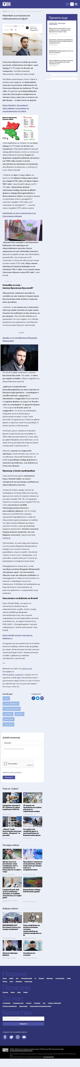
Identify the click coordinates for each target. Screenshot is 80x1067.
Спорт (11, 981)
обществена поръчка (11, 709)
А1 (35, 978)
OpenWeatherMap (49, 1057)
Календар (5, 992)
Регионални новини (26, 978)
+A (11, 29)
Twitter (11, 1037)
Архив (19, 992)
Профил (25, 992)
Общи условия (23, 1006)
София (69, 978)
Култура (5, 981)
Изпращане (9, 777)
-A (15, 29)
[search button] (67, 4)
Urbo (44, 1003)
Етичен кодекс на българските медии (40, 1006)
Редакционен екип (18, 1003)
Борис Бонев (8, 719)
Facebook (7, 538)
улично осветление (11, 704)
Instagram (17, 1037)
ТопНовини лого (7, 4)
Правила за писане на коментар (12, 772)
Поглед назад (28, 981)
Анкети (13, 992)
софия (6, 698)
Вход (72, 4)
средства (19, 714)
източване (8, 714)
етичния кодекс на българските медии (21, 1050)
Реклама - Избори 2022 (54, 1003)
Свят (17, 978)
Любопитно (19, 981)
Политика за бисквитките (10, 1006)
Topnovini (5, 1050)
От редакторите (60, 978)
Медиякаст (50, 978)
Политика (41, 978)
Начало (5, 978)
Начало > (5, 11)
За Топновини (6, 1003)
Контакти (28, 1003)
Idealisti (11, 978)
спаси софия (8, 724)
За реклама (37, 1003)
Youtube (24, 1037)
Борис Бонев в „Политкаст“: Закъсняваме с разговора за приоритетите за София (16, 108)
